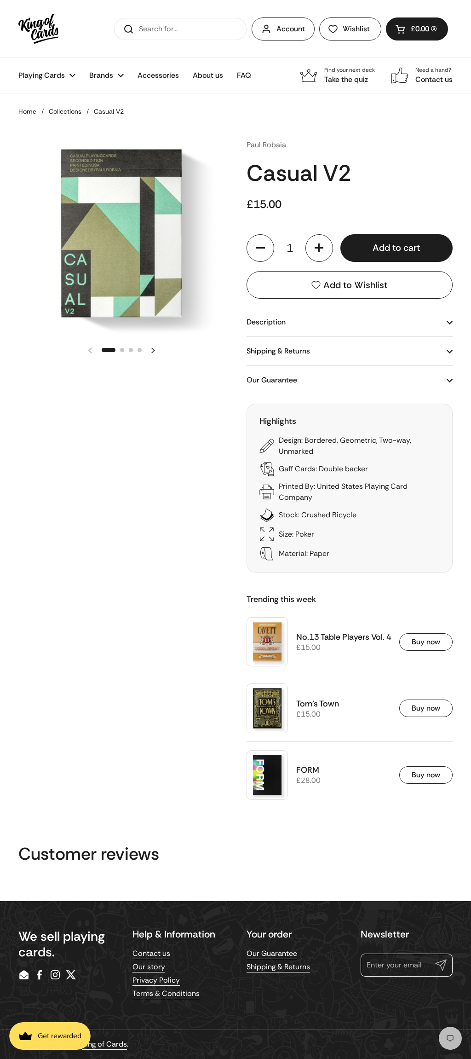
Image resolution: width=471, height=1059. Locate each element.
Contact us (151, 953)
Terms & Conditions (166, 993)
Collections (65, 111)
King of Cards (104, 1044)
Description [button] (266, 322)
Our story (148, 967)
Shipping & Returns (278, 967)
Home (27, 111)
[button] (417, 29)
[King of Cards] (38, 29)
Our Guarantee (272, 953)
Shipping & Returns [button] (278, 351)
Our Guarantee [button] (272, 380)
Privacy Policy (156, 980)
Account (290, 29)
